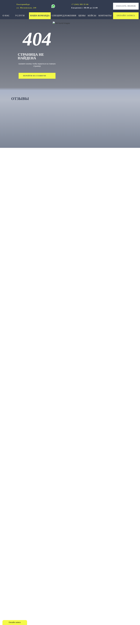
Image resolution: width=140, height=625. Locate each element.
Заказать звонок (126, 6)
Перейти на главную (34, 76)
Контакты (105, 16)
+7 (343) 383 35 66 (79, 4)
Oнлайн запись (126, 16)
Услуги (20, 16)
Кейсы (92, 16)
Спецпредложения (64, 16)
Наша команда (39, 16)
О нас (6, 16)
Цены (81, 16)
